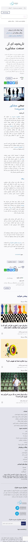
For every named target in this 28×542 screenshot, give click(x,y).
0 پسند (19, 267)
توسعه (11, 126)
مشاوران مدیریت (18, 147)
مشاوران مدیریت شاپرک (20, 21)
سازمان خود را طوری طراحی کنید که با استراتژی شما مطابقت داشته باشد (14, 327)
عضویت (23, 523)
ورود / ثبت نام (5, 12)
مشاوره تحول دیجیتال (22, 421)
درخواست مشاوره (23, 440)
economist (17, 254)
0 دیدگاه (11, 267)
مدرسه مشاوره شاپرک (16, 242)
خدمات (25, 442)
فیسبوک (24, 467)
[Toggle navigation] (25, 16)
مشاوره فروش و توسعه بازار (20, 425)
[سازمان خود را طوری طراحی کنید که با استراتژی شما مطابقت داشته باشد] (14, 313)
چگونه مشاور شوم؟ (22, 444)
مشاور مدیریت (17, 107)
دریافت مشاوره (11, 21)
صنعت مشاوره (12, 261)
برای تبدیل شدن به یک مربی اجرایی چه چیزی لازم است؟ (14, 395)
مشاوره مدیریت (16, 116)
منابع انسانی (24, 452)
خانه (26, 431)
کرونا (26, 450)
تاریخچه (21, 261)
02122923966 (24, 479)
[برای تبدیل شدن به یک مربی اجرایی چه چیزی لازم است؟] (14, 382)
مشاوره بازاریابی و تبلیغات (21, 418)
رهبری (25, 457)
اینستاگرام (23, 471)
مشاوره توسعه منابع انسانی (21, 414)
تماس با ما (24, 433)
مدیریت (25, 461)
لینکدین (24, 469)
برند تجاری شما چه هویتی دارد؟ (16, 361)
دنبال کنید (9, 78)
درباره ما (25, 435)
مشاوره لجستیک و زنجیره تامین (20, 423)
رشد (22, 159)
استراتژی (25, 459)
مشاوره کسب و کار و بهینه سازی (19, 416)
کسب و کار (24, 454)
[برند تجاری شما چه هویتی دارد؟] (14, 348)
